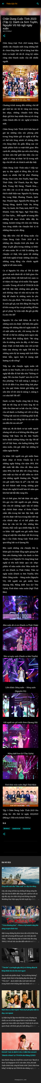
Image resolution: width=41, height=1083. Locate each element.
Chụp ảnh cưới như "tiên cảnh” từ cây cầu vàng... (19, 886)
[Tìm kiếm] (37, 3)
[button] (4, 36)
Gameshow (16, 828)
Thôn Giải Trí (11, 4)
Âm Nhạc (7, 828)
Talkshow (26, 828)
